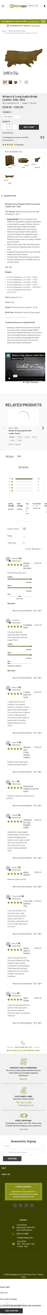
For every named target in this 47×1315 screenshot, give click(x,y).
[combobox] (16, 536)
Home (19, 6)
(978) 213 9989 (26, 1102)
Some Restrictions (33, 21)
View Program (35, 26)
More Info (23, 1079)
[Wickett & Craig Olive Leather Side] (5, 82)
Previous (4, 427)
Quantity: (6, 122)
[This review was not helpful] (39, 610)
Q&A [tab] (19, 456)
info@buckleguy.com (26, 1105)
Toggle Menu (3, 6)
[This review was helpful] (35, 610)
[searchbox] (14, 529)
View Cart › (4, 1292)
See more (11, 603)
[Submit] (10, 6)
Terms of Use (31, 1274)
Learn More (23, 1129)
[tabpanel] (23, 427)
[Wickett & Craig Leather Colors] (16, 82)
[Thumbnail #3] (21, 82)
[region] (23, 82)
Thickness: (7, 112)
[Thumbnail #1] (10, 82)
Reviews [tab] (10, 456)
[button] (23, 196)
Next (42, 427)
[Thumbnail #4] (26, 82)
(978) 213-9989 (22, 1234)
